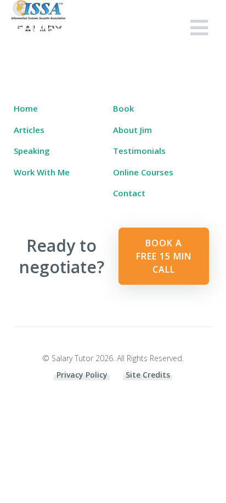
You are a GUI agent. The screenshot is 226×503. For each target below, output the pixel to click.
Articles (29, 129)
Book (123, 108)
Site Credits (148, 374)
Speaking (32, 150)
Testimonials (139, 150)
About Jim (132, 129)
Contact (129, 192)
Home (26, 108)
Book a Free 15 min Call (163, 256)
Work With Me (42, 172)
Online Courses (143, 172)
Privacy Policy (82, 374)
